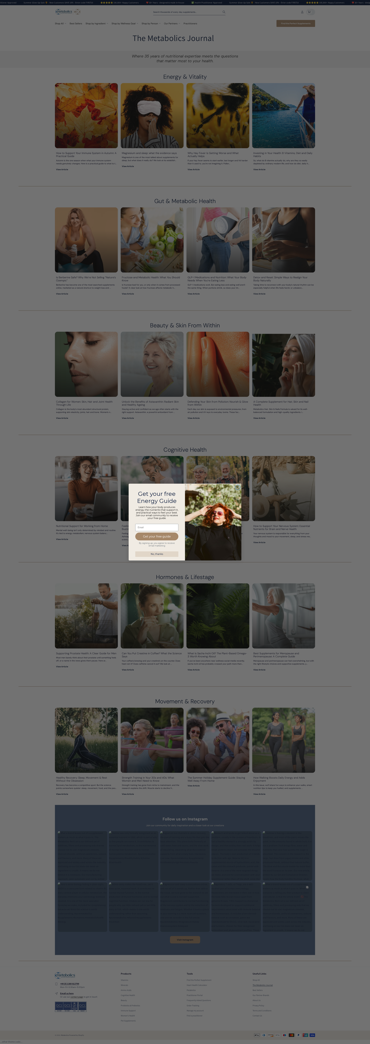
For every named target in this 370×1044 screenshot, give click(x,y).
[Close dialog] (237, 487)
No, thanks (157, 554)
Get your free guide (157, 536)
